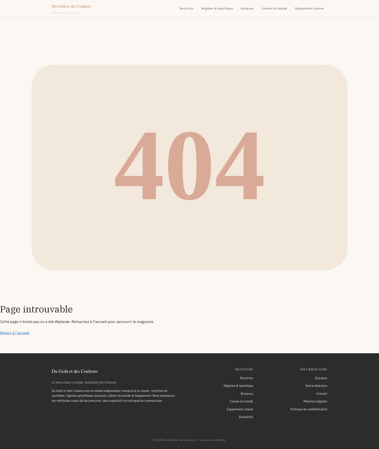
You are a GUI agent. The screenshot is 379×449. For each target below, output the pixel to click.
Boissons (247, 8)
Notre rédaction (316, 386)
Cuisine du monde (274, 8)
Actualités (246, 417)
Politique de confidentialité (308, 409)
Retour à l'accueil (14, 332)
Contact (321, 394)
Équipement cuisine (309, 8)
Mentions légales (315, 401)
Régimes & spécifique (217, 8)
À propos (321, 378)
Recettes (186, 8)
